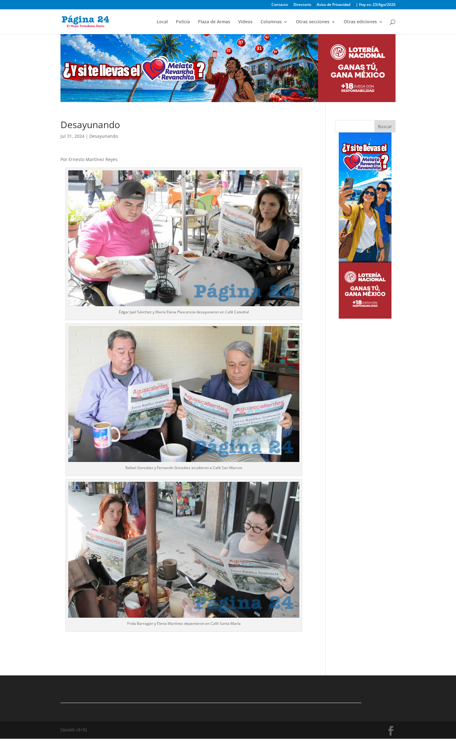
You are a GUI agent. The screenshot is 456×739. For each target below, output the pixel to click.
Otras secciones (312, 22)
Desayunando (103, 136)
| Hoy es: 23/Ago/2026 (376, 5)
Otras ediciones (360, 22)
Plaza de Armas (214, 22)
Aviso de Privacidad (333, 5)
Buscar (385, 126)
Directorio (302, 5)
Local (162, 22)
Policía (183, 22)
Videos (245, 22)
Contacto (279, 5)
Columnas (271, 22)
